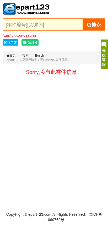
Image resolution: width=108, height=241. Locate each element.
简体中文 (10, 42)
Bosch (39, 55)
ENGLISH (30, 42)
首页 (12, 55)
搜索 (96, 24)
